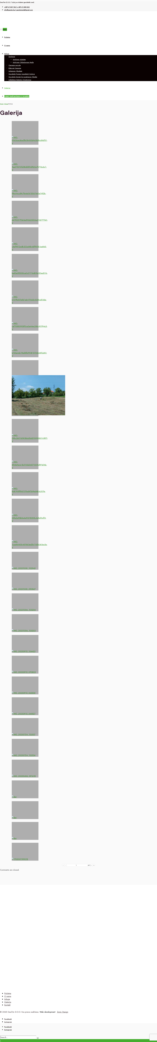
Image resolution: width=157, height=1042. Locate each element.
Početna (7, 37)
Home (2, 104)
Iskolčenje (12, 56)
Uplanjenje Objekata (15, 71)
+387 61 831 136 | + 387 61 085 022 (17, 7)
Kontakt (7, 1005)
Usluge (6, 54)
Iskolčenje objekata (19, 59)
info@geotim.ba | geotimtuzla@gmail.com (18, 10)
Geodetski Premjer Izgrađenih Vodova (22, 74)
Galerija (7, 88)
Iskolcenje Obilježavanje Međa (23, 62)
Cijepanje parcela (15, 65)
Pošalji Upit (16, 96)
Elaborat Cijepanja (15, 68)
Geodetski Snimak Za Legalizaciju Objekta (23, 77)
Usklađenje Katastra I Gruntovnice (20, 80)
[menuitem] (80, 66)
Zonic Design (62, 1012)
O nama (7, 45)
